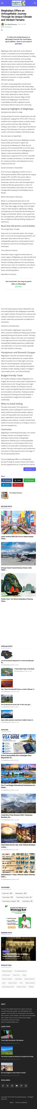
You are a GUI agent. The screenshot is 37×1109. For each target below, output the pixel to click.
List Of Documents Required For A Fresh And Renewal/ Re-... (17, 661)
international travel (8, 987)
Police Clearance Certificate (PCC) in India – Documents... (17, 955)
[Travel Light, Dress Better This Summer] (7, 1034)
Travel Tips (7, 893)
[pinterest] (21, 1086)
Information (27, 901)
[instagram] (12, 1086)
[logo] (18, 3)
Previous (4, 949)
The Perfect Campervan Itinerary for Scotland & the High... (17, 1056)
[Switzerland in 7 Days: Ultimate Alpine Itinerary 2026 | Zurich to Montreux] (18, 863)
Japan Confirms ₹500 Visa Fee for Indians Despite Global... (17, 537)
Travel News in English (10, 901)
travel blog (18, 979)
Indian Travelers (7, 979)
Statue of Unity (21, 987)
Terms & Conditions (21, 1102)
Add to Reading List (7, 27)
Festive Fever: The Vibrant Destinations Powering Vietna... (17, 600)
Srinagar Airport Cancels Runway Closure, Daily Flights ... (16, 569)
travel (24, 975)
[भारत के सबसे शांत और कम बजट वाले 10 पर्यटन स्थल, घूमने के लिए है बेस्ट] (7, 699)
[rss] (26, 1086)
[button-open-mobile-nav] (2, 3)
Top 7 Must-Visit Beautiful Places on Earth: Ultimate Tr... (18, 689)
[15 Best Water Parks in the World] (7, 672)
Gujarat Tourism (29, 979)
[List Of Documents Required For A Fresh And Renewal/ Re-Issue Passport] (7, 655)
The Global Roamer (15, 493)
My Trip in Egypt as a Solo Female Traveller (13, 1072)
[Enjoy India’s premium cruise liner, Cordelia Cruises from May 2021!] (7, 714)
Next (33, 949)
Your (21, 983)
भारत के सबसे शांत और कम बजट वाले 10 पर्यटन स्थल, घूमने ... (16, 704)
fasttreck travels (7, 971)
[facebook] (3, 1086)
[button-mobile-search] (35, 3)
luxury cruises (12, 983)
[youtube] (17, 1086)
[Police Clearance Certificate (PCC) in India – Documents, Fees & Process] (18, 949)
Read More (29, 469)
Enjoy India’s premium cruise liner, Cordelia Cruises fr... (17, 720)
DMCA (12, 1102)
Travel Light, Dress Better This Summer (12, 1040)
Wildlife (31, 987)
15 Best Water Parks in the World (24, 669)
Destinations (20, 893)
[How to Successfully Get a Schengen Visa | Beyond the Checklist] (18, 744)
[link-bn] (18, 919)
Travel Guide (6, 975)
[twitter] (7, 1086)
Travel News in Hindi (23, 897)
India (3, 983)
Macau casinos (30, 983)
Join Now (18, 287)
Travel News (7, 897)
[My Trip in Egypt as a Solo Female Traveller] (7, 1067)
